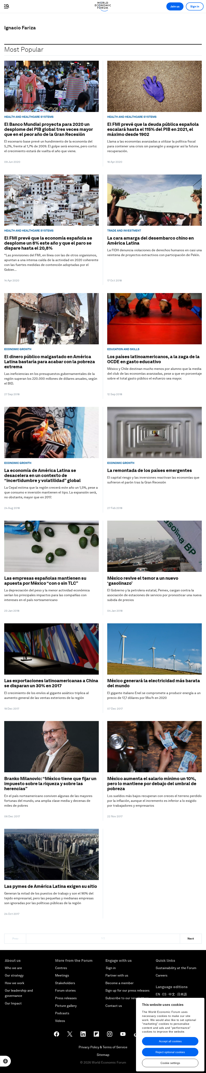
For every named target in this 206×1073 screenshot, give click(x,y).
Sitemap (103, 1055)
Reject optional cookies (170, 1052)
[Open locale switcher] (5, 1061)
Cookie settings (170, 1063)
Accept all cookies (170, 1041)
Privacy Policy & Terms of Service (103, 1047)
